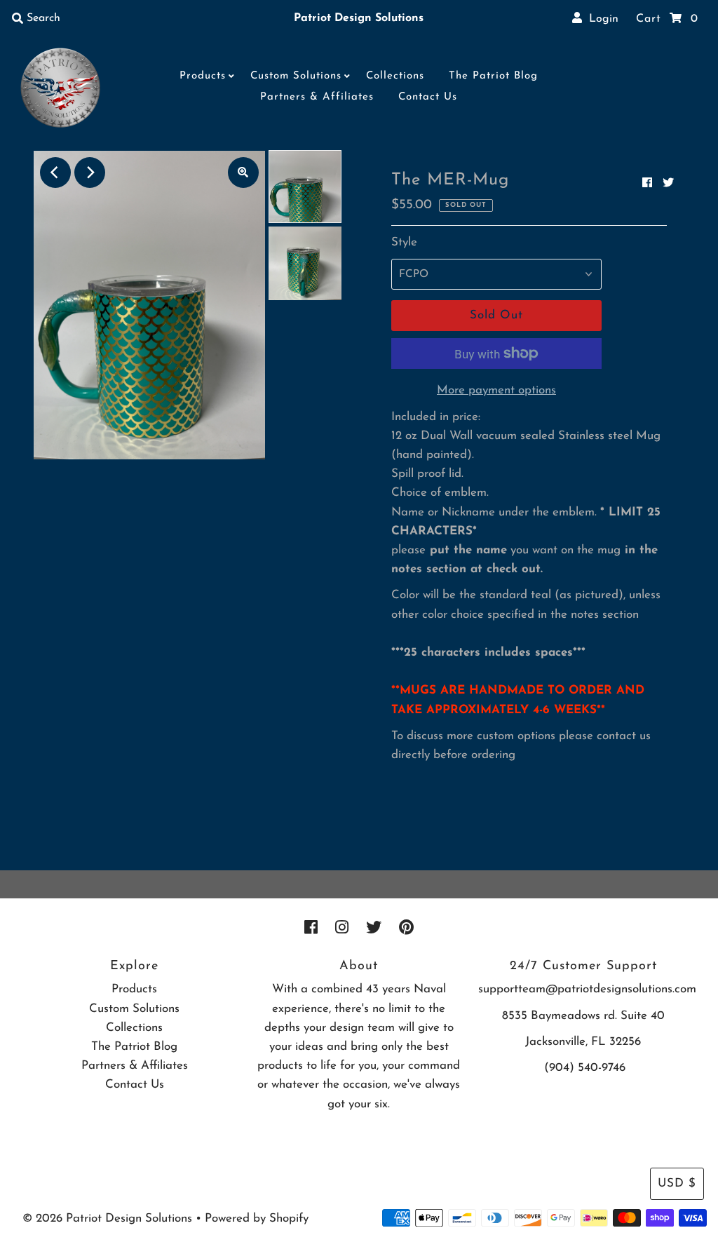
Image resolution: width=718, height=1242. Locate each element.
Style (404, 242)
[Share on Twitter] (668, 183)
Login (600, 19)
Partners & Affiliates (317, 97)
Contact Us (427, 97)
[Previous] (55, 172)
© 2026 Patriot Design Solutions (107, 1218)
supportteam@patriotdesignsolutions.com (587, 989)
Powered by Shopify (257, 1218)
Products (203, 76)
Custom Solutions (295, 76)
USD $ (677, 1183)
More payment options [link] (496, 390)
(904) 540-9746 (584, 1068)
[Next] (89, 172)
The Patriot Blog (493, 76)
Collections (395, 76)
